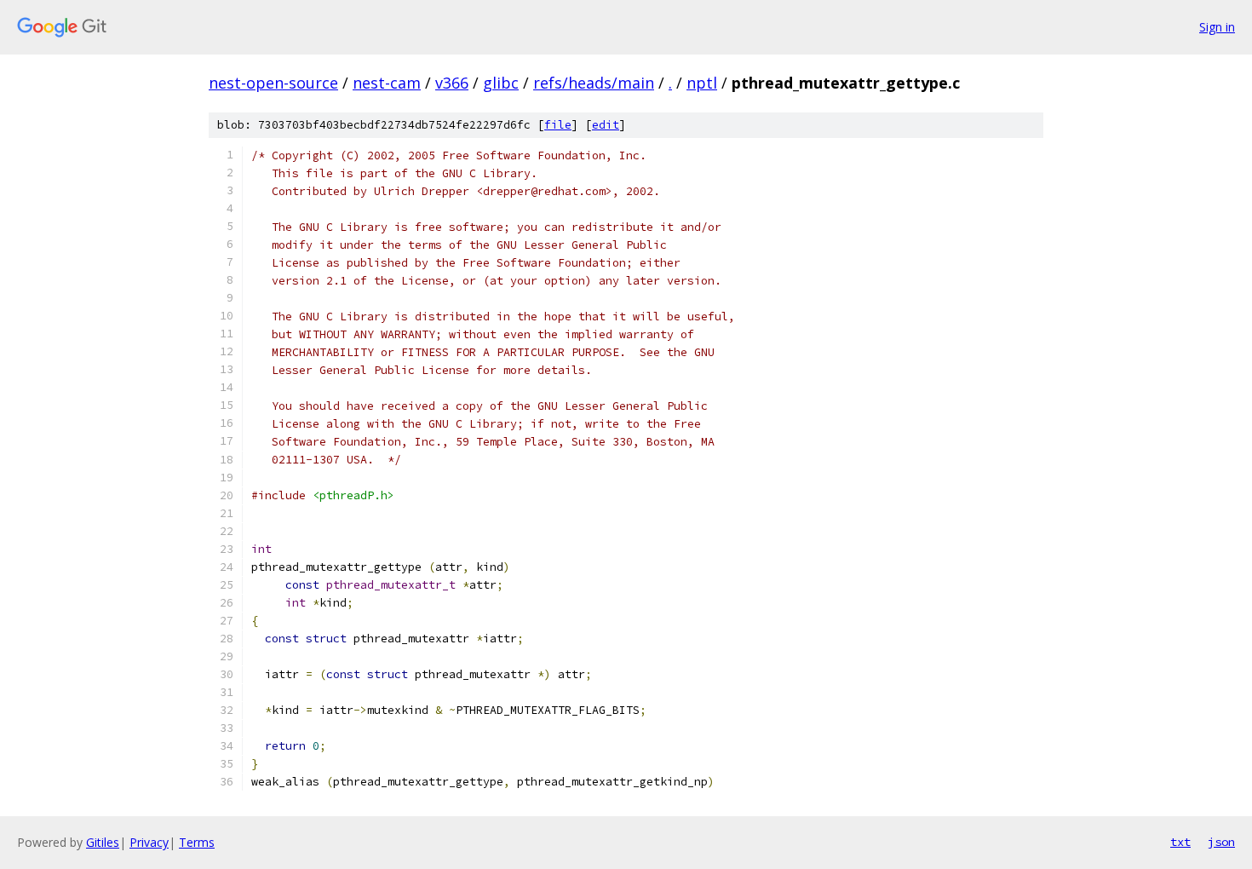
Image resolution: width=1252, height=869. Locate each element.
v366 (451, 82)
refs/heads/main (593, 82)
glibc (501, 82)
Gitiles (102, 842)
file (557, 125)
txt (1180, 841)
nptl (701, 82)
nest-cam (387, 82)
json (1221, 841)
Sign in (1217, 27)
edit (605, 125)
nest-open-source (273, 82)
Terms (197, 842)
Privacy (149, 842)
